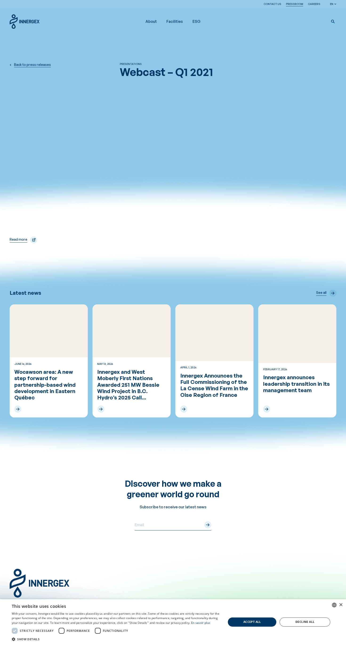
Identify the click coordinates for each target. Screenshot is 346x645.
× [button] (340, 605)
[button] (332, 21)
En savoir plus (200, 623)
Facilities (174, 21)
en (331, 4)
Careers (314, 4)
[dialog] (173, 622)
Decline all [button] (304, 622)
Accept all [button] (252, 622)
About (151, 21)
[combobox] (334, 605)
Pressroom (294, 4)
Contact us (272, 4)
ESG (197, 21)
